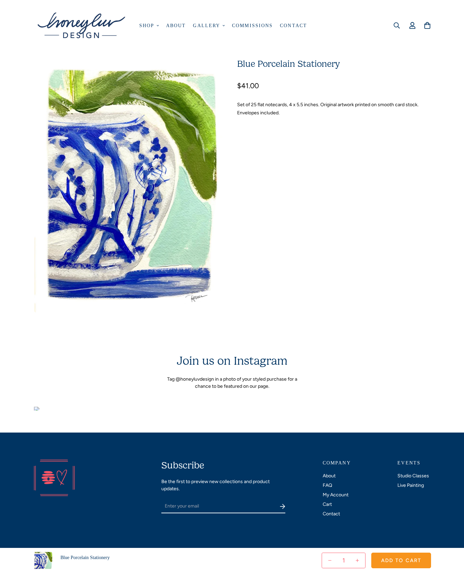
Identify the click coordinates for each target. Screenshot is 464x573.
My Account (336, 495)
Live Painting (410, 485)
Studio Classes (413, 476)
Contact (293, 25)
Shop (146, 25)
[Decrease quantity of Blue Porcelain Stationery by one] (330, 560)
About (176, 25)
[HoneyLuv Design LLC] (82, 25)
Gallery (206, 25)
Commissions (252, 25)
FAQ (327, 485)
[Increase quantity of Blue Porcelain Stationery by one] (357, 560)
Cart (327, 504)
